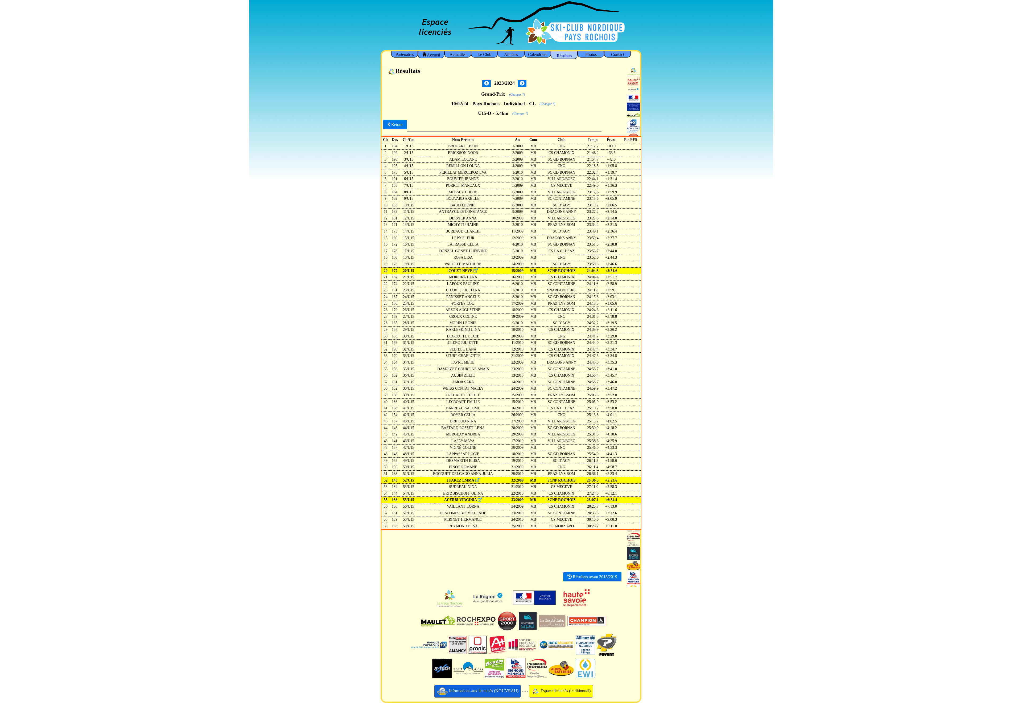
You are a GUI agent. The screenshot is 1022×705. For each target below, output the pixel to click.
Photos (591, 54)
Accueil (433, 55)
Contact (617, 54)
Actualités (458, 54)
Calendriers (537, 54)
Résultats (564, 56)
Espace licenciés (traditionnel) (565, 690)
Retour (396, 124)
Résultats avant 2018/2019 (594, 576)
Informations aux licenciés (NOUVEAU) (483, 690)
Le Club (484, 54)
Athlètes (511, 54)
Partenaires (404, 54)
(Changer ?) (517, 94)
